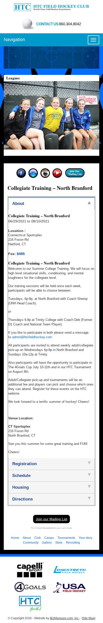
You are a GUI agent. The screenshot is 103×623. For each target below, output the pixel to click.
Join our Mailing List (51, 519)
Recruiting (73, 542)
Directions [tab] (22, 499)
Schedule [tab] (21, 475)
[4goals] (30, 587)
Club (37, 538)
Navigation (14, 39)
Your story (85, 538)
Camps (49, 538)
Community (30, 542)
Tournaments (66, 538)
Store (58, 542)
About (27, 538)
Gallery (47, 542)
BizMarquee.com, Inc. (64, 618)
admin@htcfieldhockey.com (32, 337)
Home (15, 538)
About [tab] (18, 203)
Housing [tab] (20, 487)
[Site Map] (88, 618)
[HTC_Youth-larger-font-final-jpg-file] (30, 603)
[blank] (69, 569)
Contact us (58, 24)
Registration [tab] (24, 463)
